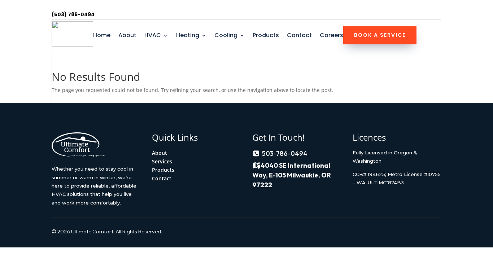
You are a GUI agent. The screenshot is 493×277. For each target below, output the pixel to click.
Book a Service (380, 35)
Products (266, 36)
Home (101, 36)
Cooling (225, 36)
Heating (187, 36)
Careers (331, 36)
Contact (299, 36)
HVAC (152, 36)
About (127, 36)
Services (162, 161)
